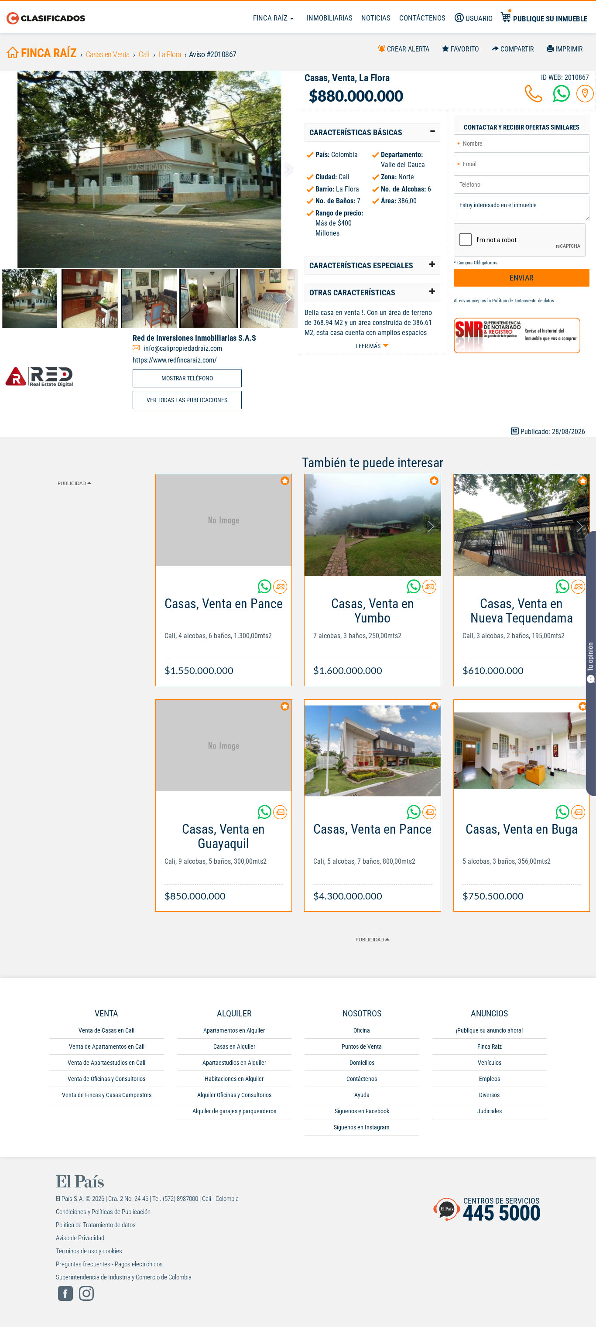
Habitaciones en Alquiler (234, 1078)
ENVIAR (522, 277)
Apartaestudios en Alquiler (234, 1062)
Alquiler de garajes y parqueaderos (234, 1111)
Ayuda (362, 1094)
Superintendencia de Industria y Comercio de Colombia (124, 1277)
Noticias (375, 18)
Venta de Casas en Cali (106, 1030)
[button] (372, 132)
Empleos (489, 1078)
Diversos (489, 1094)
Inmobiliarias (330, 18)
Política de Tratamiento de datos (523, 301)
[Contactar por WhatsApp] (561, 98)
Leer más (368, 345)
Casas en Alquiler (234, 1046)
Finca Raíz (271, 18)
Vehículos (489, 1062)
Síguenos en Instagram (362, 1127)
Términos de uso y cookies (89, 1251)
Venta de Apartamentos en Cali (106, 1046)
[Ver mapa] (585, 99)
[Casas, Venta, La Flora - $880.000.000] (149, 169)
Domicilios (361, 1062)
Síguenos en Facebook (362, 1111)
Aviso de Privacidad (80, 1238)
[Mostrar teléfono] (534, 98)
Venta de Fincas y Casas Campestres (106, 1094)
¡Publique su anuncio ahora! (489, 1030)
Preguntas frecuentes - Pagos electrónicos (109, 1264)
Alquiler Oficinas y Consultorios (234, 1094)
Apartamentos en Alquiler (234, 1030)
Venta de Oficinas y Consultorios (106, 1078)
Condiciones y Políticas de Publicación (103, 1212)
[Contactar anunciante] (280, 590)
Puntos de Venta (362, 1046)
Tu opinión (590, 657)
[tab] (372, 132)
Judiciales (489, 1111)
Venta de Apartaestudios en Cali (106, 1062)
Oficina (361, 1030)
